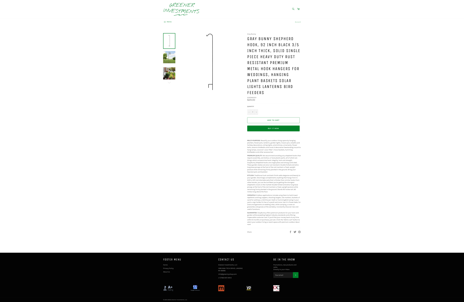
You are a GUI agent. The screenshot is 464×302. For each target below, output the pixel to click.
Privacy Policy (168, 268)
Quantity (250, 106)
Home (165, 265)
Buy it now (273, 128)
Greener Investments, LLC (179, 300)
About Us (166, 272)
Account (298, 22)
